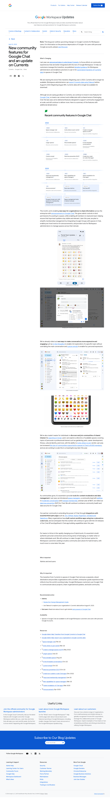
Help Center (71, 5)
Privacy (42, 793)
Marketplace (44, 777)
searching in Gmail (54, 438)
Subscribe (98, 5)
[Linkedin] (35, 754)
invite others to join (84, 443)
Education (67, 31)
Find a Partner (44, 774)
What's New (10, 779)
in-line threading (58, 344)
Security (42, 766)
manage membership (70, 501)
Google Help (10, 774)
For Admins (61, 5)
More (74, 31)
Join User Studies (79, 779)
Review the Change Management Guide (55, 602)
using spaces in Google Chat (81, 609)
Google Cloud (78, 766)
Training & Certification (47, 785)
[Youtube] (27, 754)
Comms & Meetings (15, 31)
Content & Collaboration (32, 31)
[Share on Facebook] (19, 76)
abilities (100, 498)
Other (25, 69)
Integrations (44, 782)
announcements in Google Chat (62, 213)
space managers (74, 498)
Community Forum (12, 771)
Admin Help (10, 766)
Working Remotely (46, 771)
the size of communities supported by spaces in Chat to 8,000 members (76, 445)
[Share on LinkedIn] (15, 76)
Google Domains (79, 768)
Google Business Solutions (82, 774)
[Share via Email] (11, 76)
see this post (62, 47)
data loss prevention (47, 503)
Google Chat (18, 69)
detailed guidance (81, 67)
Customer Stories (45, 768)
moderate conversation (50, 501)
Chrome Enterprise (80, 771)
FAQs (41, 779)
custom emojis (72, 346)
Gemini (44, 31)
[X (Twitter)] (31, 754)
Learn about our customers (85, 709)
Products (53, 5)
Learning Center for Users (14, 768)
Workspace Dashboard (13, 777)
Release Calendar (81, 5)
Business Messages (80, 777)
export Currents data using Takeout (81, 82)
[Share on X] (23, 76)
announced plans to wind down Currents (64, 62)
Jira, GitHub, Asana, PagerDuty (75, 516)
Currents (11, 69)
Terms (46, 793)
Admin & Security (55, 31)
